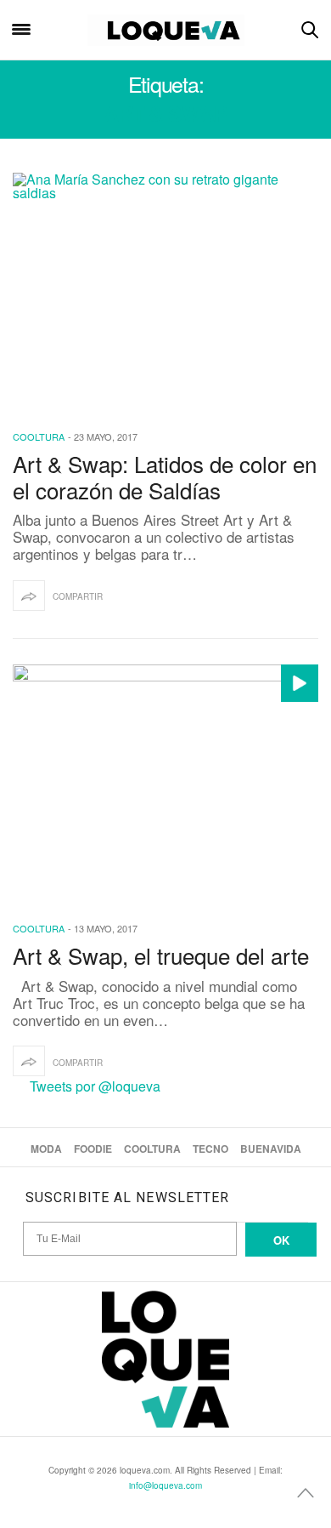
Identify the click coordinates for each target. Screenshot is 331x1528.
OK (281, 1240)
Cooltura (39, 436)
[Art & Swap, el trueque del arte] (165, 781)
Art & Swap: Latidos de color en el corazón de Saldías (165, 476)
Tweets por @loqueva (95, 1086)
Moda (46, 1148)
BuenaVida (270, 1148)
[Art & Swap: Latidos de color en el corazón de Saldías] (165, 290)
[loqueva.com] (165, 30)
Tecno (210, 1148)
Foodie (93, 1148)
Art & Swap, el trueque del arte (161, 955)
